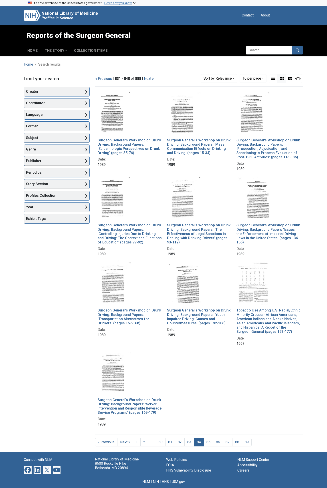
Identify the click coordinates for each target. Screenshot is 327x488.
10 (251, 78)
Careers (243, 470)
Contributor (35, 103)
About (265, 15)
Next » (149, 78)
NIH (156, 482)
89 (247, 442)
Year (29, 207)
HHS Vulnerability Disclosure (188, 470)
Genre (31, 149)
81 (170, 442)
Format (32, 126)
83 (189, 442)
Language (34, 114)
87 (228, 442)
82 (180, 442)
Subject (32, 138)
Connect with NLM (38, 460)
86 (218, 442)
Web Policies (176, 460)
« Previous (103, 78)
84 (199, 442)
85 (208, 442)
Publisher (33, 161)
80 (161, 442)
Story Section (37, 184)
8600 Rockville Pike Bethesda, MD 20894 (111, 465)
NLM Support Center (253, 460)
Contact (248, 15)
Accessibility (247, 465)
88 (237, 442)
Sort (218, 78)
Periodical (34, 172)
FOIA (170, 465)
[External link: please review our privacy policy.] (28, 470)
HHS (165, 482)
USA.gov (178, 482)
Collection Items (91, 50)
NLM (146, 482)
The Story (54, 50)
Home (32, 50)
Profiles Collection (41, 195)
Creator (32, 91)
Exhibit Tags (36, 219)
